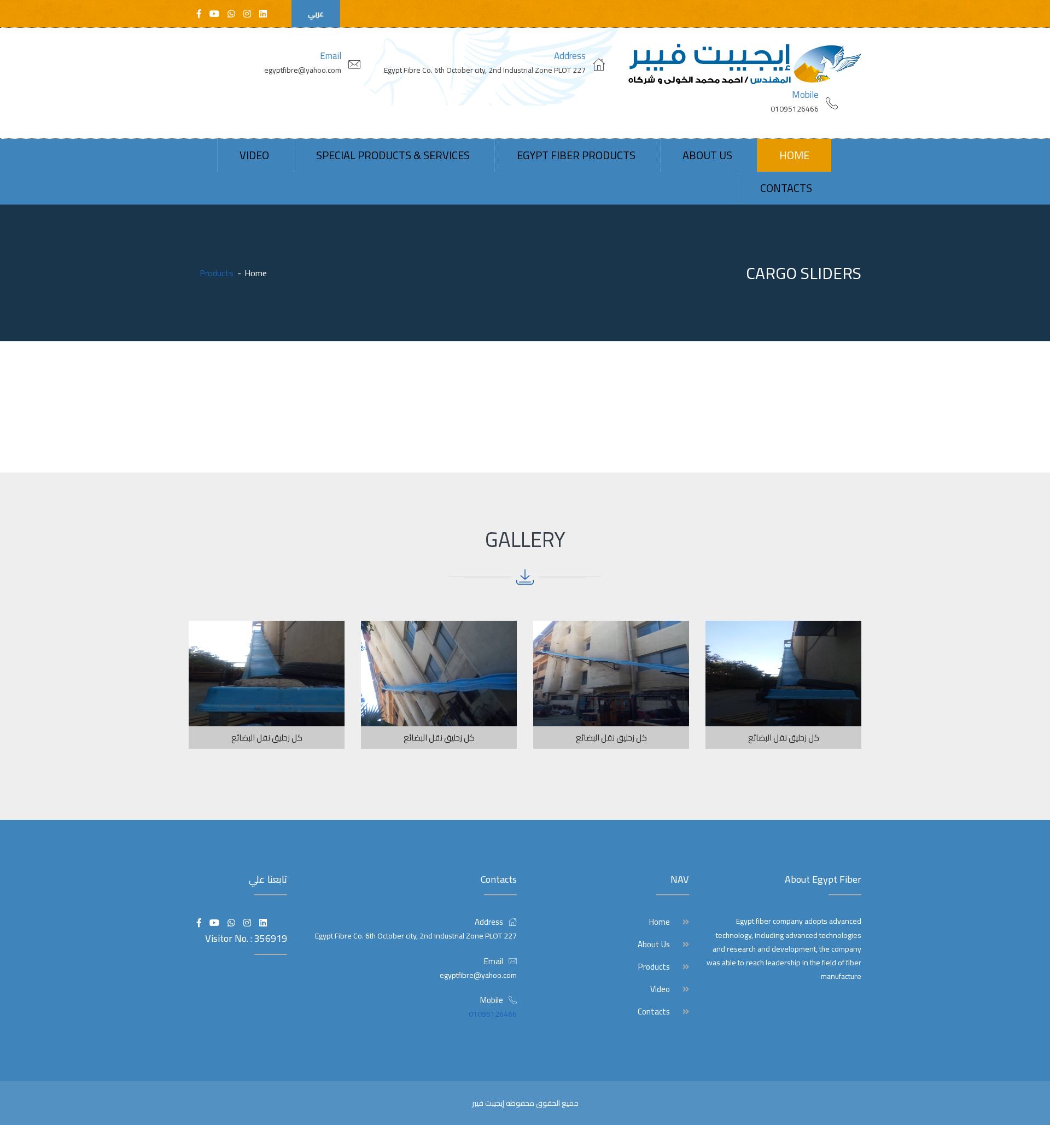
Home (794, 155)
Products (654, 966)
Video (254, 155)
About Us (707, 155)
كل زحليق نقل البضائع (783, 737)
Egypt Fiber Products (576, 155)
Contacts (786, 188)
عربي (316, 14)
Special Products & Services (393, 155)
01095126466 (795, 109)
